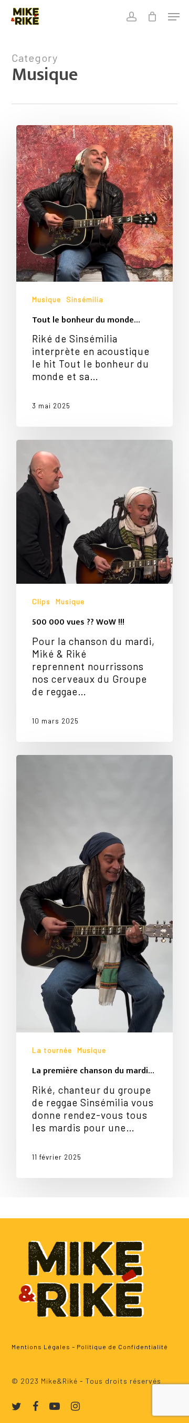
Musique (46, 299)
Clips (41, 601)
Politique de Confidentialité (122, 1346)
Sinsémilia (84, 299)
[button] (174, 17)
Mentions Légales (41, 1346)
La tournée (52, 1050)
